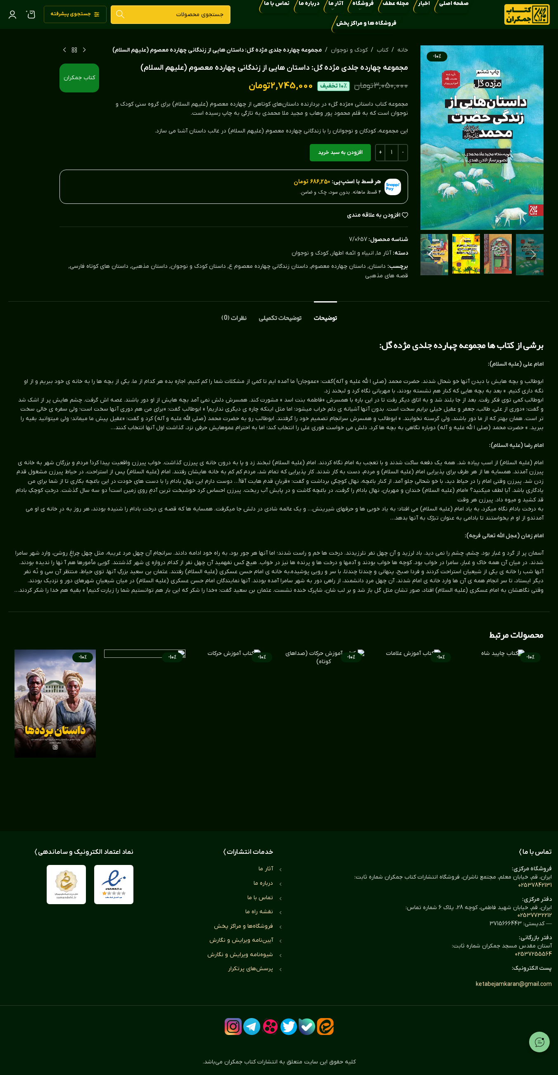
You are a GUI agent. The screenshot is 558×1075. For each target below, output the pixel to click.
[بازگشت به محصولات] (74, 50)
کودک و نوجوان (349, 50)
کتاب (382, 50)
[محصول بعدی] (64, 50)
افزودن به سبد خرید (340, 152)
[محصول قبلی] (84, 50)
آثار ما (384, 253)
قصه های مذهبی (386, 276)
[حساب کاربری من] (12, 14)
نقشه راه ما (259, 912)
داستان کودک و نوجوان (198, 266)
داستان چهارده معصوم (338, 266)
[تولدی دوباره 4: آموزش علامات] (413, 732)
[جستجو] (120, 14)
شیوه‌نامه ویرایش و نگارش (240, 955)
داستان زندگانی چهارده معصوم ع (268, 266)
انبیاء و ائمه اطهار (352, 253)
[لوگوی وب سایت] (527, 14)
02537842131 (535, 885)
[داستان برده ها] (55, 732)
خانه (402, 50)
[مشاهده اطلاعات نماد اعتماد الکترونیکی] (113, 884)
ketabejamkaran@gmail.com (514, 984)
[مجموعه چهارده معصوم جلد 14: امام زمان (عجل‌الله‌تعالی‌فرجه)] (144, 732)
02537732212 (535, 915)
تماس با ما (260, 898)
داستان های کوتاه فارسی (99, 266)
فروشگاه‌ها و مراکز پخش (243, 926)
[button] (533, 254)
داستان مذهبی (149, 266)
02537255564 (533, 954)
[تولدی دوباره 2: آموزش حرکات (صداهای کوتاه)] (324, 732)
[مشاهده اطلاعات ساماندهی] (66, 884)
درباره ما (263, 883)
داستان (377, 266)
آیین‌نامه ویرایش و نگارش (241, 940)
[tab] (325, 313)
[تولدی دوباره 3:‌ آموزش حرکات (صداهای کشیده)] (234, 732)
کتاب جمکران (79, 78)
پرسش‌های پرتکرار (250, 969)
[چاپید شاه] (503, 732)
